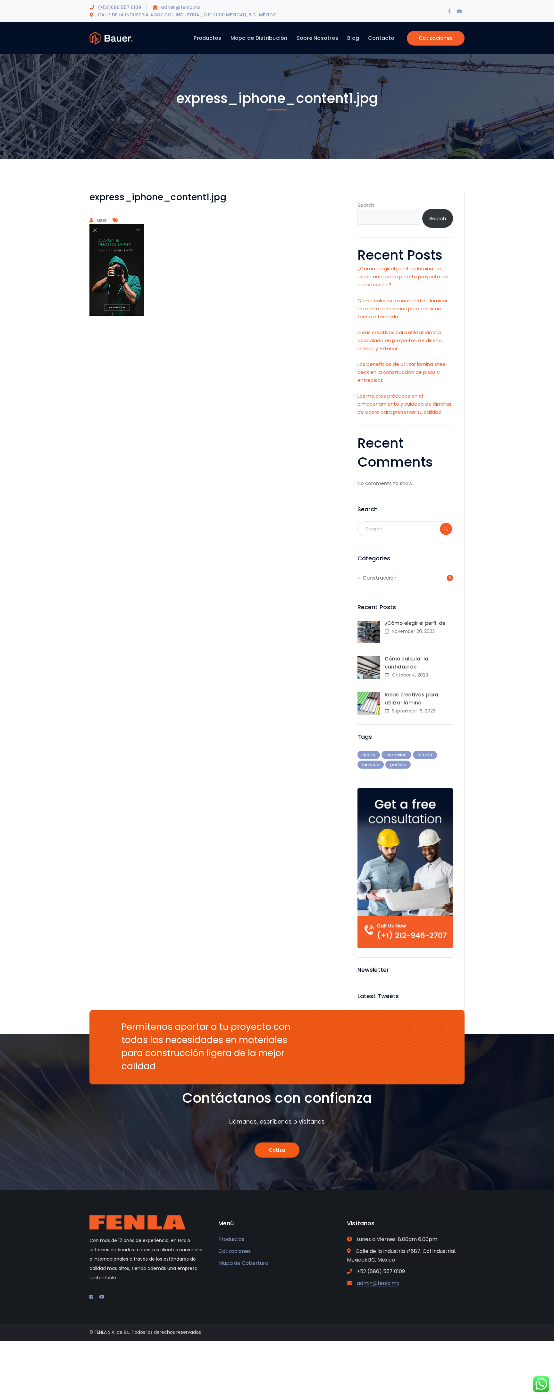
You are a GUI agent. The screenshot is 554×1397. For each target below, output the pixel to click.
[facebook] (91, 1297)
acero (368, 755)
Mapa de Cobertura (243, 1263)
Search (365, 205)
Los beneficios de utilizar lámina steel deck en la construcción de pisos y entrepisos (402, 372)
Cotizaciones (436, 38)
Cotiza (277, 1150)
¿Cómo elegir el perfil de (415, 623)
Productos (231, 1239)
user (102, 220)
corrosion (396, 755)
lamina (425, 755)
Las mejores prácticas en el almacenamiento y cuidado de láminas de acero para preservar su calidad (404, 403)
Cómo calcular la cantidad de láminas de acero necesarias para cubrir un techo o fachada (403, 308)
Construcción (380, 577)
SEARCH (446, 529)
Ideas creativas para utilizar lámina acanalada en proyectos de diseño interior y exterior (399, 340)
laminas (370, 765)
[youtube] (102, 1297)
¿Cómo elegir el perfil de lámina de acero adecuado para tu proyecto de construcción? (402, 276)
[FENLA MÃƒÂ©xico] (111, 37)
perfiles (398, 765)
